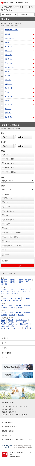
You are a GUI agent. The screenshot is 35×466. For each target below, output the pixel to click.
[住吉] (2, 84)
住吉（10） (8, 84)
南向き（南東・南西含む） (12, 237)
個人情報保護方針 (7, 422)
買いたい (5, 343)
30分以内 (21, 315)
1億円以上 (4, 284)
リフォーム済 (8, 241)
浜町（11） (8, 71)
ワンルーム (7, 154)
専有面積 (4, 142)
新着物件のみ (8, 198)
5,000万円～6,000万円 (8, 282)
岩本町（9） (8, 63)
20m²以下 (4, 289)
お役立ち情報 (6, 353)
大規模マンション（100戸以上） (14, 246)
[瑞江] (2, 109)
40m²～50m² (5, 291)
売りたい (5, 348)
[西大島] (2, 88)
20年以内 (12, 307)
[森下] (2, 76)
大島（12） (8, 92)
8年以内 (18, 305)
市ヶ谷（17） (9, 46)
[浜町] (2, 72)
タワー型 (7, 206)
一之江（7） (8, 104)
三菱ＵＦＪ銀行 (7, 409)
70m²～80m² (5, 293)
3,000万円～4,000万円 (8, 280)
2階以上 (6, 254)
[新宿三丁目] (2, 38)
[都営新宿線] (2, 30)
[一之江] (2, 105)
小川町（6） (8, 59)
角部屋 (6, 215)
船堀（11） (8, 100)
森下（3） (8, 75)
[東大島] (2, 96)
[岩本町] (2, 63)
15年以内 (4, 307)
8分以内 (18, 313)
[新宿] (2, 34)
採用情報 (8, 375)
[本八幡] (2, 117)
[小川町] (2, 59)
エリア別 (5, 338)
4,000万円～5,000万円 (24, 280)
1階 (5, 250)
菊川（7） (8, 80)
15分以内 (4, 315)
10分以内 (27, 313)
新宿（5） (8, 34)
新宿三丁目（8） (10, 38)
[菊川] (2, 80)
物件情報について (7, 435)
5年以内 (11, 305)
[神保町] (2, 55)
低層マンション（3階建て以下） (14, 233)
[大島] (2, 92)
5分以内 (11, 313)
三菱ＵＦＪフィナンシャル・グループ (13, 406)
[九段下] (2, 51)
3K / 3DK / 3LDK (9, 168)
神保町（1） (8, 55)
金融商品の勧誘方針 (8, 431)
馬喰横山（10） (10, 67)
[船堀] (2, 101)
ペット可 (7, 224)
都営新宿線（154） (11, 30)
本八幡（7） (8, 117)
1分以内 (3, 313)
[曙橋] (2, 42)
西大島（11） (9, 88)
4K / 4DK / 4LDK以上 (10, 172)
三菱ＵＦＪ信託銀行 (8, 412)
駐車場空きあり (9, 219)
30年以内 (21, 307)
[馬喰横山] (2, 67)
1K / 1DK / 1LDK (9, 159)
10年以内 (27, 305)
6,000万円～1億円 (22, 282)
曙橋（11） (8, 42)
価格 (3, 133)
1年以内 (3, 305)
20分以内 (12, 315)
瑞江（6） (8, 109)
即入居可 (7, 228)
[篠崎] (2, 113)
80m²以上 (15, 293)
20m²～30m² (14, 289)
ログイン (27, 2)
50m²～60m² (16, 291)
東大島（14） (9, 96)
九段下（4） (8, 51)
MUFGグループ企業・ (12, 367)
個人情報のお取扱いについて (11, 427)
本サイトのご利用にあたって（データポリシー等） (17, 440)
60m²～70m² (27, 291)
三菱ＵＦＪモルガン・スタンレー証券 (13, 414)
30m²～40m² (25, 289)
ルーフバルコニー (9, 211)
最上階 (6, 202)
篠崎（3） (8, 113)
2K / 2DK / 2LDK (9, 163)
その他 (4, 358)
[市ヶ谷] (2, 47)
